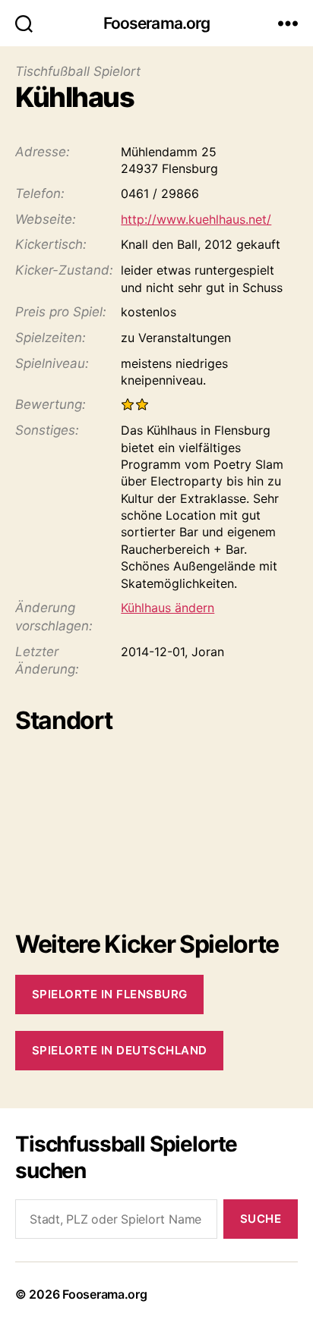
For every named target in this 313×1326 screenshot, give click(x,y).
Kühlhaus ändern (167, 607)
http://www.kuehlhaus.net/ (196, 219)
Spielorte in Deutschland (119, 1050)
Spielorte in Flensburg (110, 994)
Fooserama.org (156, 23)
